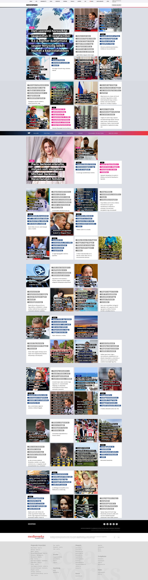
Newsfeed (58, 1)
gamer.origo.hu (79, 553)
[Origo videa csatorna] (114, 524)
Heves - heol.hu (35, 564)
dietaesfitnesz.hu (80, 562)
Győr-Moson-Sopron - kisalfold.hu (39, 560)
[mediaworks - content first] (36, 537)
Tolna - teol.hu (34, 575)
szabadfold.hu (56, 558)
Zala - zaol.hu (56, 549)
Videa (51, 1)
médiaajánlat (117, 528)
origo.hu (55, 562)
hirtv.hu (55, 560)
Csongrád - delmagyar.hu (37, 555)
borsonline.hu (79, 576)
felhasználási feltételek (96, 528)
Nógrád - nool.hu (35, 569)
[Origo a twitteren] (107, 524)
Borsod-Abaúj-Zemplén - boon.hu (39, 553)
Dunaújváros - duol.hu (36, 557)
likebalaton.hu (79, 555)
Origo (31, 1)
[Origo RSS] (117, 524)
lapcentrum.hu (101, 564)
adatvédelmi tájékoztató (85, 528)
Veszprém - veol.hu (58, 547)
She (85, 1)
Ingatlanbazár (100, 1)
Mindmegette (43, 1)
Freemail (65, 1)
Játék (108, 1)
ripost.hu (100, 545)
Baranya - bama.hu (35, 549)
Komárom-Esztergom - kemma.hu (39, 568)
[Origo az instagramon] (111, 524)
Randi (92, 1)
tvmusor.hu (78, 568)
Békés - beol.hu (34, 551)
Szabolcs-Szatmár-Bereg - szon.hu (39, 573)
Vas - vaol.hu (56, 545)
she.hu (99, 550)
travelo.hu (78, 560)
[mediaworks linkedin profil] (118, 537)
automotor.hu (79, 549)
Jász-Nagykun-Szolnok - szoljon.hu (39, 566)
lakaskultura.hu (79, 551)
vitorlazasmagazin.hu (81, 564)
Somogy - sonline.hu (36, 571)
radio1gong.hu (101, 572)
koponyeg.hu (101, 560)
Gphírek (79, 1)
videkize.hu (78, 566)
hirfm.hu (100, 574)
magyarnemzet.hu (57, 557)
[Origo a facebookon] (104, 524)
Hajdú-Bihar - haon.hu (36, 562)
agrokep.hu (56, 572)
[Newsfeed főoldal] (32, 524)
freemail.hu (100, 558)
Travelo (72, 1)
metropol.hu (101, 547)
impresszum (111, 528)
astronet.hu (78, 547)
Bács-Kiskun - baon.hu (36, 547)
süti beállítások (105, 528)
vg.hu (54, 570)
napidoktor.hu (79, 557)
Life (36, 1)
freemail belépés (116, 5)
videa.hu (100, 562)
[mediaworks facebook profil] (114, 537)
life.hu (99, 549)
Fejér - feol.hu (34, 558)
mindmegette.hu (79, 558)
